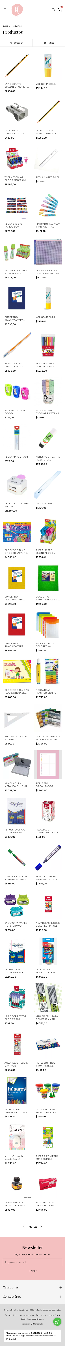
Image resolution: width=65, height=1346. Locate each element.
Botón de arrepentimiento (32, 1319)
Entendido (11, 1339)
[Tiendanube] (32, 1324)
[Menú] (5, 10)
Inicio (5, 25)
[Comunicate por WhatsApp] (57, 1322)
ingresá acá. (54, 1315)
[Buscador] (53, 10)
